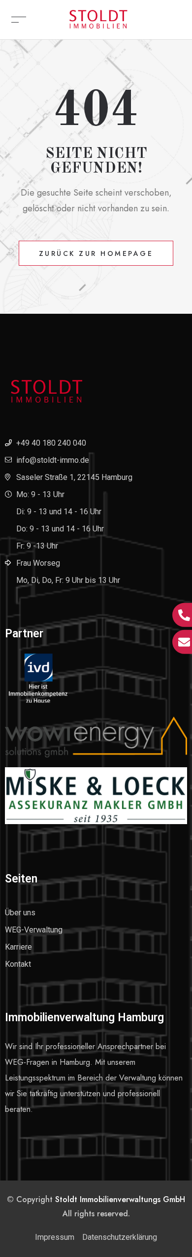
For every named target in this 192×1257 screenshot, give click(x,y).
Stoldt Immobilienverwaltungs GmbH (120, 1199)
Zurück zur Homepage (96, 253)
